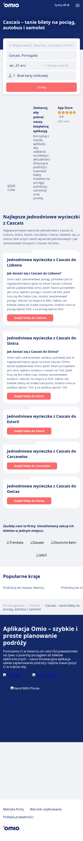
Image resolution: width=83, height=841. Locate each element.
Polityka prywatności (18, 817)
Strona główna (14, 605)
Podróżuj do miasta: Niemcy (23, 588)
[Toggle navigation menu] (77, 5)
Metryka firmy (13, 809)
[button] (24, 65)
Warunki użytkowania (46, 809)
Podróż (35, 605)
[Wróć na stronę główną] (11, 5)
